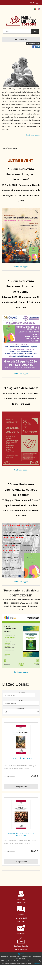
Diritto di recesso (21, 949)
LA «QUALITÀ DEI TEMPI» (21, 758)
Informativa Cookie (21, 918)
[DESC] (37, 695)
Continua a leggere (33, 135)
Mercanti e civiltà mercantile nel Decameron (21, 834)
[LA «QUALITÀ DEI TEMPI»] (21, 739)
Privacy (21, 915)
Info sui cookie (36, 963)
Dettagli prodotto (21, 786)
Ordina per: (21, 692)
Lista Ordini (21, 899)
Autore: (21, 700)
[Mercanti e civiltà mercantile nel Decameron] (21, 814)
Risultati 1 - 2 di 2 (21, 708)
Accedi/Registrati (33, 43)
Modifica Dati (21, 902)
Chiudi (22, 953)
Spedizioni (21, 921)
